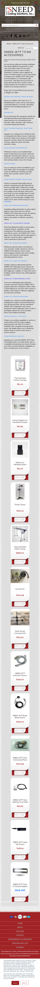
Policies (20, 931)
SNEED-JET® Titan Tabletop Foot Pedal (20, 801)
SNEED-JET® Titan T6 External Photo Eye (20, 759)
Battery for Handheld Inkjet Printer (18, 97)
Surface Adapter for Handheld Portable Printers (20, 421)
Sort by (21, 48)
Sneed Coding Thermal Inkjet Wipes (18, 179)
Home (9, 44)
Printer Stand (20, 505)
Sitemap (20, 948)
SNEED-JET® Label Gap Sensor (20, 843)
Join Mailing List (20, 943)
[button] (3, 3)
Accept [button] (15, 983)
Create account (24, 3)
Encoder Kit (20, 589)
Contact (20, 935)
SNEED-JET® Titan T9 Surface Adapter (20, 885)
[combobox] (20, 25)
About (20, 928)
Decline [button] (24, 983)
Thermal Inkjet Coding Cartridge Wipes (20, 379)
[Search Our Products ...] (36, 25)
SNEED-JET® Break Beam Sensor (20, 717)
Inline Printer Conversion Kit (15, 148)
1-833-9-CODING (20, 18)
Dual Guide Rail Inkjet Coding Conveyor (20, 548)
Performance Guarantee (20, 939)
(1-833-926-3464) (20, 20)
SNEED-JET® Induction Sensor (20, 675)
